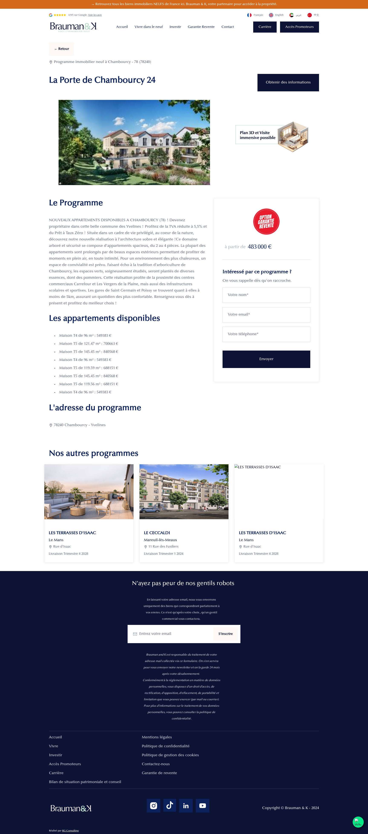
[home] (74, 27)
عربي (299, 15)
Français (258, 15)
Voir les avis (95, 15)
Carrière (265, 27)
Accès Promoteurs (299, 27)
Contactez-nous (156, 764)
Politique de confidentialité (166, 746)
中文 (316, 15)
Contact (227, 27)
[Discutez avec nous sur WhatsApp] (358, 822)
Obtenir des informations (288, 83)
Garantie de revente (159, 773)
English (279, 15)
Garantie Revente (201, 27)
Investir (175, 27)
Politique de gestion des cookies (170, 755)
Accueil (122, 27)
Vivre (53, 746)
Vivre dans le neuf (149, 27)
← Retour (61, 49)
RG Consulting (70, 831)
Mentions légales (157, 737)
